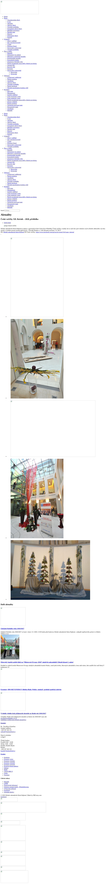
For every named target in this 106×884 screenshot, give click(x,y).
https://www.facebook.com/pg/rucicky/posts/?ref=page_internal (55, 232)
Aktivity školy (11, 25)
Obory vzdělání (12, 41)
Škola (5, 18)
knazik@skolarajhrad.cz (8, 751)
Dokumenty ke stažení (14, 55)
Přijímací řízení (12, 46)
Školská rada (11, 32)
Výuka (9, 44)
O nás (9, 22)
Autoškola (10, 81)
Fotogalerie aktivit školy (14, 29)
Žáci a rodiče (8, 51)
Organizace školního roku (15, 62)
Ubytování (14, 74)
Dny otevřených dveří (13, 42)
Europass (10, 69)
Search (2, 210)
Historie (9, 34)
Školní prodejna (12, 79)
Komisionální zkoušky (14, 58)
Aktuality (10, 23)
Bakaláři (9, 53)
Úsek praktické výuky (13, 98)
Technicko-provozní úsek (14, 105)
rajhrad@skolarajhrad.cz (8, 732)
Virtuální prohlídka (13, 27)
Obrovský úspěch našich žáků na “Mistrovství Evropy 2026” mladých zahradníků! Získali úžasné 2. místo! (37, 662)
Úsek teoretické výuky (14, 96)
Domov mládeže (12, 102)
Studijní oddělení (12, 95)
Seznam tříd (10, 65)
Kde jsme (10, 91)
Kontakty (7, 89)
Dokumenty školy (12, 36)
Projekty (3, 754)
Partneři (9, 37)
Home (6, 16)
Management (11, 93)
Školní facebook (12, 86)
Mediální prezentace (13, 30)
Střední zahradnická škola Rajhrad (13, 232)
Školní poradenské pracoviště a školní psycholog (22, 63)
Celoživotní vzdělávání (14, 77)
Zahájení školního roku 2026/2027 (12, 628)
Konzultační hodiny (13, 60)
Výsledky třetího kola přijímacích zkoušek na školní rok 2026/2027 (23, 713)
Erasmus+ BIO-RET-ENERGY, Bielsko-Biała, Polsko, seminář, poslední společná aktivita (31, 689)
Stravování (14, 72)
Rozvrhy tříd (11, 67)
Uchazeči (7, 39)
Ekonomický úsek (12, 107)
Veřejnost (7, 76)
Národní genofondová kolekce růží (17, 88)
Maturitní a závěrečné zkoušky (16, 56)
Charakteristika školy (13, 20)
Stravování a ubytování (14, 48)
